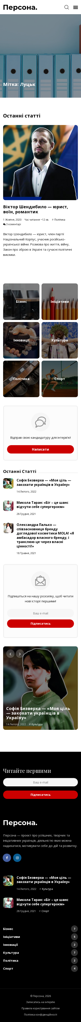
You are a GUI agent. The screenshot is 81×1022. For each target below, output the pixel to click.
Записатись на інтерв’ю (40, 1002)
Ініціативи (39, 937)
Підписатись (41, 623)
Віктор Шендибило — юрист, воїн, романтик (35, 209)
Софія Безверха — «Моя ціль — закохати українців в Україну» (44, 482)
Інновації (39, 944)
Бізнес (39, 929)
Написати (40, 449)
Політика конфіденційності (40, 1014)
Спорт (45, 911)
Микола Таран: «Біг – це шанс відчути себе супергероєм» (42, 504)
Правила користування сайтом (41, 1008)
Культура (37, 724)
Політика (59, 219)
